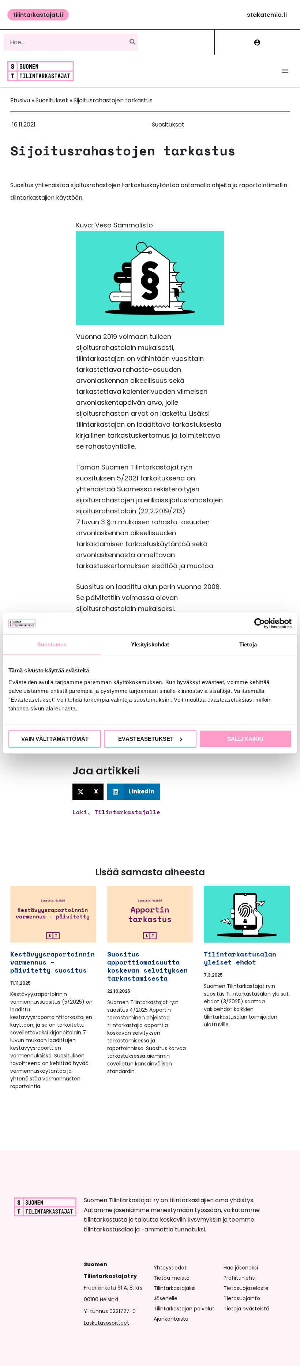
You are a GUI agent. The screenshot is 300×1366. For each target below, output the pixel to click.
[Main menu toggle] (285, 71)
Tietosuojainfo (242, 1298)
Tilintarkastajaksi (174, 1288)
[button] (38, 14)
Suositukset (51, 100)
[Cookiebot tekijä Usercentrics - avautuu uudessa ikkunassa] (260, 623)
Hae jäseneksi (241, 1267)
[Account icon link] (257, 42)
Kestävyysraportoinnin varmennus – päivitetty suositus (52, 962)
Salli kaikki (245, 739)
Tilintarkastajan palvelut (184, 1308)
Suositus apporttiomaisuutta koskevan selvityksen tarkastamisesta (147, 966)
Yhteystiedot (170, 1267)
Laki (79, 812)
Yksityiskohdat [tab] (150, 644)
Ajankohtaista (171, 1318)
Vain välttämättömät (55, 739)
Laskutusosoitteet (106, 1323)
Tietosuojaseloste (246, 1288)
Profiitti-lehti (239, 1278)
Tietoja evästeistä (246, 1308)
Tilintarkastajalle (127, 812)
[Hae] (133, 42)
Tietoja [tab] (248, 644)
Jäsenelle (165, 1298)
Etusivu (20, 100)
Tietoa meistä (172, 1278)
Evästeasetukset (145, 739)
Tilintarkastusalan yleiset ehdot (240, 958)
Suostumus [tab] (52, 644)
